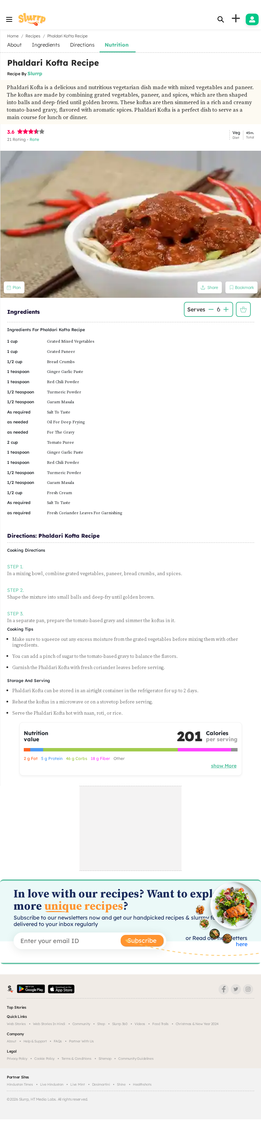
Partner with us (81, 1041)
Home (13, 35)
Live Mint (77, 1084)
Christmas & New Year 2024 (197, 1024)
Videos (140, 1024)
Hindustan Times (20, 1084)
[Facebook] (224, 989)
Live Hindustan (52, 1084)
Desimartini (101, 1084)
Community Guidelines (135, 1058)
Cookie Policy (44, 1058)
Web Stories (16, 1024)
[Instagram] (248, 989)
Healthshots (142, 1084)
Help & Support (35, 1041)
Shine (121, 1084)
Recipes (32, 35)
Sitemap (105, 1058)
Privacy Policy (17, 1058)
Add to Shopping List (243, 309)
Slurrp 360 (119, 1024)
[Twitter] (236, 989)
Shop (101, 1024)
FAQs (58, 1041)
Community (81, 1024)
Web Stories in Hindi (49, 1024)
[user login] (252, 19)
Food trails (160, 1024)
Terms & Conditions (76, 1058)
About (11, 1041)
